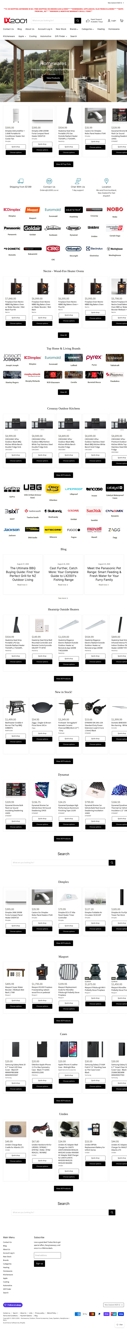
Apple (21, 36)
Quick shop (16, 147)
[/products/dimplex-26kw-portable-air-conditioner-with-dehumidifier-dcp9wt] (15, 116)
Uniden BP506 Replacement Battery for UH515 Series (95, 1147)
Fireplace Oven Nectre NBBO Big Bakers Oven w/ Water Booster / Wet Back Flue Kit (14, 305)
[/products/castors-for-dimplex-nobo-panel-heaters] (95, 116)
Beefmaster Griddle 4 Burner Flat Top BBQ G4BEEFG (14, 725)
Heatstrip (61, 141)
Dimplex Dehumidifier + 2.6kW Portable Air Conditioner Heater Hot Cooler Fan (15, 135)
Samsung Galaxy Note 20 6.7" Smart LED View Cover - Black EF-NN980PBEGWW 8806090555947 (15, 1069)
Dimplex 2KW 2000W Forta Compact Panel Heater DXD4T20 (40, 133)
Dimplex (8, 141)
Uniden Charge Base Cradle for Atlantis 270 (14, 1146)
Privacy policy (39, 1313)
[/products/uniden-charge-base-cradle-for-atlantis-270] (15, 1129)
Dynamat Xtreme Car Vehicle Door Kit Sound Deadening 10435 (41, 808)
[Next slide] (120, 70)
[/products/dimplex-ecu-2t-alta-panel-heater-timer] (68, 897)
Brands (73, 29)
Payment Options (26, 1316)
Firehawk (61, 733)
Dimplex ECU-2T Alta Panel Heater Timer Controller (66, 915)
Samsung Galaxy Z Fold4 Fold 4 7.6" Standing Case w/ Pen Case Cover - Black (95, 1068)
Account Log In (45, 29)
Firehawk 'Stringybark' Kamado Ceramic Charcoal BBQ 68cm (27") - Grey (68, 726)
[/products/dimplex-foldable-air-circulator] (95, 897)
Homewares (114, 29)
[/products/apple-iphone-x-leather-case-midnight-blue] (68, 1049)
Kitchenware (9, 36)
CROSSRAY (8, 450)
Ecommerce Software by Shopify (14, 1323)
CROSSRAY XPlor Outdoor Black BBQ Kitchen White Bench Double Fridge (66, 443)
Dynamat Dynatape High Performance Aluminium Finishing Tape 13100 (68, 808)
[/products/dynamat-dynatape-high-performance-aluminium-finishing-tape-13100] (68, 790)
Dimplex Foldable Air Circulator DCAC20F (93, 913)
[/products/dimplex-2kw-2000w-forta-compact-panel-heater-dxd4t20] (42, 116)
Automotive (45, 36)
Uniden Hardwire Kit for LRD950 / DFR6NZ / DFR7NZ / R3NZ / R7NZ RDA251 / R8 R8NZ (41, 1148)
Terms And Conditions (10, 1316)
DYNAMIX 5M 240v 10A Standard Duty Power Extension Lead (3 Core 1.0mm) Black (94, 726)
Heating (101, 29)
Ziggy (33, 728)
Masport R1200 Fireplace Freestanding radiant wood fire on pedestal (42, 990)
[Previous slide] (6, 70)
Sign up (39, 1263)
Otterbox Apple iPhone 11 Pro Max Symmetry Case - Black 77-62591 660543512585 (41, 1068)
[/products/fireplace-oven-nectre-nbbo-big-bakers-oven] (95, 286)
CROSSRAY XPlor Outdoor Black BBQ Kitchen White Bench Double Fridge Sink (13, 443)
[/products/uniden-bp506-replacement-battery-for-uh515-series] (95, 1129)
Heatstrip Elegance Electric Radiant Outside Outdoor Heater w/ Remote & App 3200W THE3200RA (68, 645)
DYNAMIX (88, 733)
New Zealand (115, 3)
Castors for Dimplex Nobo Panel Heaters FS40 (95, 132)
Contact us (6, 1313)
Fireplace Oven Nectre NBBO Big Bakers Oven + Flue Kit (68, 304)
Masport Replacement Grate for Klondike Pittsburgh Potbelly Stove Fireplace (68, 991)
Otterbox (35, 1075)
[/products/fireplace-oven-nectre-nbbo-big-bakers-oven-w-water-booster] (42, 286)
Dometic (114, 728)
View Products (45, 81)
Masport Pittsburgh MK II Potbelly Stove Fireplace (95, 988)
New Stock (61, 29)
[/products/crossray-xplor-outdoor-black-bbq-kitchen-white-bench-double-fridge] (68, 424)
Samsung (8, 1078)
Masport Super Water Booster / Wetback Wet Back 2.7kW (14, 990)
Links (30, 1313)
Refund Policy (51, 1313)
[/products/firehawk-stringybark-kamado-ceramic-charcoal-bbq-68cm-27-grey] (68, 707)
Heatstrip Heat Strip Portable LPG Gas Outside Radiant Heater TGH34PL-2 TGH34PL (68, 135)
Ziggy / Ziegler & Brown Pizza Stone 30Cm (41, 724)
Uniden (7, 1150)
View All (63, 335)
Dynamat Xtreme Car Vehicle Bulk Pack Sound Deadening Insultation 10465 (95, 809)
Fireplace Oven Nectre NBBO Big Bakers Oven (94, 303)
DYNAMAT (114, 141)
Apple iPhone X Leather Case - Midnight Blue (68, 1066)
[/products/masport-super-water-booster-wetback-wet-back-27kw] (15, 972)
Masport (8, 995)
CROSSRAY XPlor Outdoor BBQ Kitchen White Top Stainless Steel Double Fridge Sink (42, 443)
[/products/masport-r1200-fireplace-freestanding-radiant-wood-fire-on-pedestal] (42, 972)
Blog (19, 29)
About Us (29, 29)
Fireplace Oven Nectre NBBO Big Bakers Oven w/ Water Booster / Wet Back (41, 305)
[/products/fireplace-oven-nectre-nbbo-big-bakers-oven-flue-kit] (68, 286)
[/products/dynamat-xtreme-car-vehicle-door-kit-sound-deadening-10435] (42, 790)
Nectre (7, 312)
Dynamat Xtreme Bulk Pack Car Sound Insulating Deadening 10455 (14, 809)
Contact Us (8, 29)
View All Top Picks (63, 164)
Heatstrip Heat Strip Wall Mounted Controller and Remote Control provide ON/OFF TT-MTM (42, 644)
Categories (87, 29)
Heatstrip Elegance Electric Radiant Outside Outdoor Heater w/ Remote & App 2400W (95, 644)
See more (62, 598)
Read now (21, 584)
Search (73, 36)
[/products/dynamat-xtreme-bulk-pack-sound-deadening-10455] (15, 790)
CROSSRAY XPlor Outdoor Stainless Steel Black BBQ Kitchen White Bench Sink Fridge (95, 443)
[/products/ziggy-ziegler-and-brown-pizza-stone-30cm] (42, 707)
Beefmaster (9, 730)
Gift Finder (60, 36)
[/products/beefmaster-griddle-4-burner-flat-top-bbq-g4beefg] (15, 707)
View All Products (63, 475)
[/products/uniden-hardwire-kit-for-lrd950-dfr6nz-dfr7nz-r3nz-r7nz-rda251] (42, 1129)
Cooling (33, 36)
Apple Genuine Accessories (67, 1070)
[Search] (77, 21)
